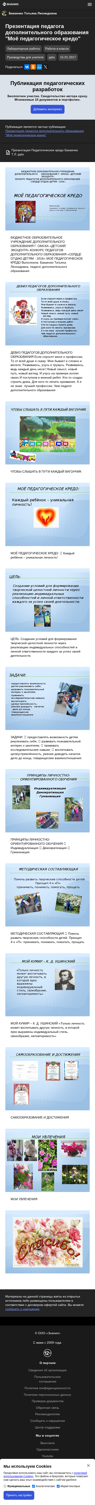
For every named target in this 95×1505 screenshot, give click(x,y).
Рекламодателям (47, 1414)
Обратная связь (47, 1407)
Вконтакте (47, 1443)
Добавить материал (47, 109)
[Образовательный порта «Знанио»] (11, 4)
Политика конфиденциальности (47, 1388)
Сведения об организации (47, 1370)
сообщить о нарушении (22, 1309)
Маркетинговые (70, 1486)
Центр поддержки (47, 1427)
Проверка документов (47, 1401)
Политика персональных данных (47, 1394)
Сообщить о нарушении (47, 1420)
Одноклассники (47, 1449)
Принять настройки (19, 1495)
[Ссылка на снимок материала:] (47, 199)
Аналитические (45, 1486)
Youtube (47, 1456)
